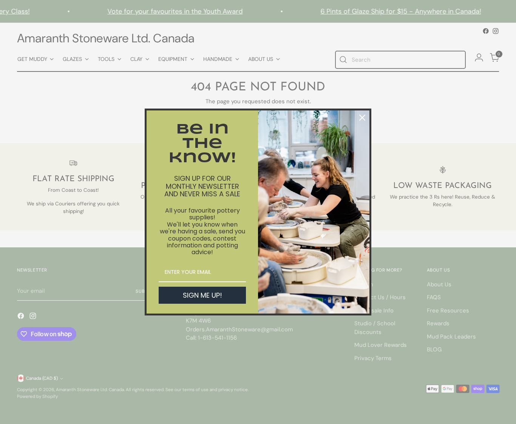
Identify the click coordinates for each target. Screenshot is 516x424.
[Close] (362, 118)
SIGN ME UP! (202, 295)
